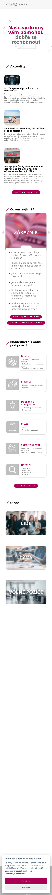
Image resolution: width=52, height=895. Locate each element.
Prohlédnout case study (26, 323)
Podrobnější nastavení (15, 874)
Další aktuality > (26, 192)
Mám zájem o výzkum (26, 317)
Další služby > (26, 486)
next (49, 232)
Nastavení (26, 887)
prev (2, 232)
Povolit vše (26, 881)
